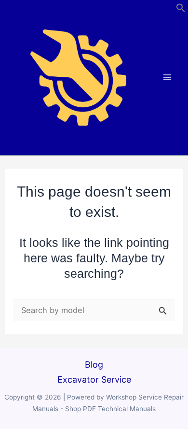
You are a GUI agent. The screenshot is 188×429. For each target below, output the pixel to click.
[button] (181, 9)
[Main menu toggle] (167, 77)
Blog (94, 364)
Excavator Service (94, 379)
